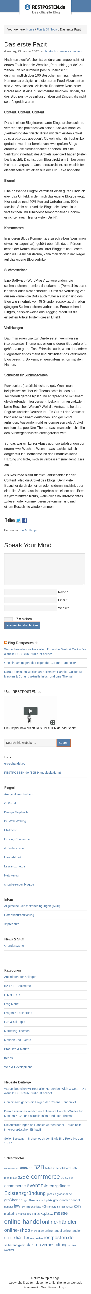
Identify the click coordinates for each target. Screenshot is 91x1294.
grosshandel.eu (14, 763)
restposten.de (59, 1237)
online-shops (37, 1231)
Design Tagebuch (16, 812)
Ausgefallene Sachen (18, 794)
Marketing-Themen (17, 1031)
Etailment (10, 830)
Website (63, 608)
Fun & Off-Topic (29, 530)
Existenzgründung (25, 1193)
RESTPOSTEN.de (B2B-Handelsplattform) (32, 772)
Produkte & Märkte (16, 1049)
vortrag (72, 1245)
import (52, 1206)
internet (61, 1206)
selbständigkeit (14, 1245)
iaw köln (42, 1206)
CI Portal (10, 803)
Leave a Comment (71, 51)
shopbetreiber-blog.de (19, 884)
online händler (16, 1237)
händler (8, 1206)
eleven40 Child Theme (51, 1282)
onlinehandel (53, 1230)
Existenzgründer (55, 1186)
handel (75, 1200)
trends (8, 1058)
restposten (36, 1238)
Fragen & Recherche (18, 1012)
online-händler (59, 1222)
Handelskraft (12, 857)
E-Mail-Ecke (12, 995)
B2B (38, 1167)
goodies (51, 1194)
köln (77, 1206)
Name (62, 592)
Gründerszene (14, 848)
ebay (64, 1177)
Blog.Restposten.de (45, 13)
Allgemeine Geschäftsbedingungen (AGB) (32, 906)
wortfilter (9, 1250)
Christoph (50, 51)
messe (61, 1213)
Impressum (11, 924)
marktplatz (43, 1213)
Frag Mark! (11, 1004)
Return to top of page (45, 1278)
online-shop (17, 1230)
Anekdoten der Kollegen (20, 976)
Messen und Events (17, 1040)
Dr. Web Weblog (15, 821)
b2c (21, 1177)
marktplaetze (25, 1213)
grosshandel (65, 1194)
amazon (26, 1168)
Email (61, 600)
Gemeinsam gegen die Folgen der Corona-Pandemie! (40, 662)
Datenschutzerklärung (19, 915)
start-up (33, 1244)
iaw (17, 1206)
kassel (69, 1206)
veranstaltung (55, 1244)
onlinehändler (72, 1230)
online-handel (22, 1221)
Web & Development (18, 1067)
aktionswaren (11, 1168)
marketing (10, 1213)
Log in (63, 1287)
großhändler (61, 1200)
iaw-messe (28, 1206)
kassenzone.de (14, 866)
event (33, 1185)
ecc (71, 1178)
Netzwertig (11, 875)
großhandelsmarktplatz (38, 1200)
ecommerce (15, 1186)
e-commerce (43, 1176)
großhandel (13, 1200)
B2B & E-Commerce (17, 986)
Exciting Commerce (17, 839)
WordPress (49, 1287)
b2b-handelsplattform (58, 1168)
